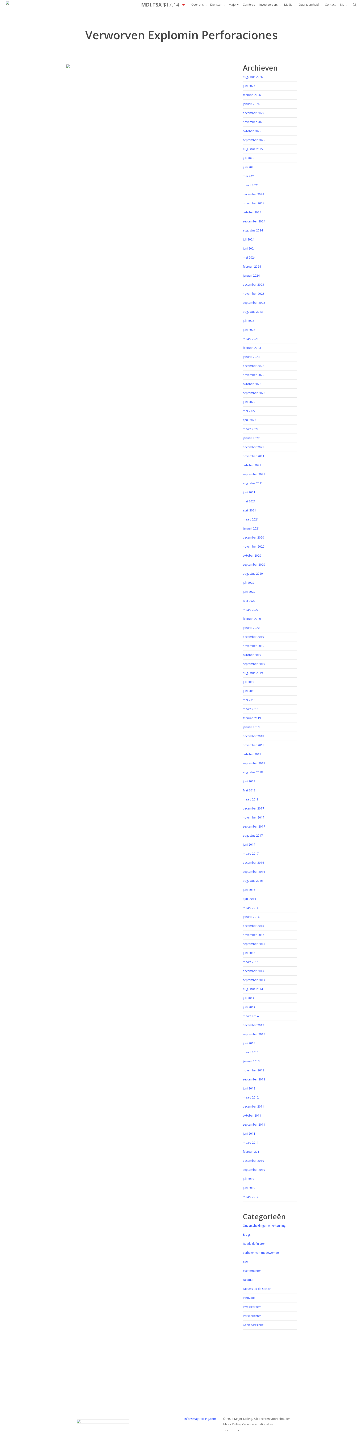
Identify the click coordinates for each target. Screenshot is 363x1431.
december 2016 (253, 863)
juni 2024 (249, 248)
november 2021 (253, 456)
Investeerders (252, 1307)
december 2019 (253, 637)
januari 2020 (251, 628)
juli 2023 (248, 321)
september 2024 (254, 221)
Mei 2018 (249, 790)
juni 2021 (249, 492)
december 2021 (253, 447)
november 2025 (253, 122)
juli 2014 (248, 998)
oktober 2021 (252, 465)
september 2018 (254, 763)
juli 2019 (248, 682)
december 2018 (253, 736)
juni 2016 (249, 890)
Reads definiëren (254, 1244)
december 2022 (253, 366)
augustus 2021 (253, 483)
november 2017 (253, 817)
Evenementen (252, 1271)
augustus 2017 (253, 835)
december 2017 (253, 808)
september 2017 (254, 826)
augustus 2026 (253, 77)
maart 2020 (251, 610)
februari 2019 (252, 718)
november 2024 (253, 203)
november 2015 (253, 935)
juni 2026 (249, 86)
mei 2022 (249, 411)
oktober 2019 (252, 655)
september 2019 (254, 664)
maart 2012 (251, 1097)
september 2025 (254, 140)
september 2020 (254, 564)
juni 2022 (249, 402)
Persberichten (252, 1316)
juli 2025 (248, 158)
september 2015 (254, 944)
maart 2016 (251, 908)
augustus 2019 (253, 673)
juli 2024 (248, 239)
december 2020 (253, 537)
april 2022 (249, 420)
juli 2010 (248, 1179)
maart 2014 (251, 1016)
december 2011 (253, 1106)
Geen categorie (253, 1325)
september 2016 (254, 872)
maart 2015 (251, 962)
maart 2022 (251, 429)
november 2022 (253, 375)
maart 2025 (251, 185)
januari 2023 (251, 357)
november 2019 (253, 646)
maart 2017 (251, 853)
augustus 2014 (253, 989)
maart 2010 (251, 1197)
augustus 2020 (253, 574)
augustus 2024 (253, 230)
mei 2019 (249, 700)
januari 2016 (251, 917)
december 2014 (253, 971)
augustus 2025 (253, 149)
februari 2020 (252, 619)
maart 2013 (251, 1052)
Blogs (247, 1235)
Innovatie (249, 1298)
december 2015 (253, 926)
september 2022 (254, 393)
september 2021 (254, 474)
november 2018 (253, 745)
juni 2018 (249, 781)
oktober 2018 (252, 754)
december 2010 (253, 1161)
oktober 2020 (252, 555)
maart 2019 (251, 709)
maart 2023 (251, 339)
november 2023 (253, 294)
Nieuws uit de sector (257, 1289)
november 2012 (253, 1070)
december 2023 (253, 284)
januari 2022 (251, 438)
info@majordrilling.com (200, 1419)
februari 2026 (252, 95)
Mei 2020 (249, 601)
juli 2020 (248, 583)
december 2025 (253, 113)
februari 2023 (252, 348)
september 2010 (254, 1170)
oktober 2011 (252, 1115)
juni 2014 (249, 1007)
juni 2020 (249, 592)
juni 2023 (249, 330)
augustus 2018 (253, 772)
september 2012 (254, 1079)
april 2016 (249, 899)
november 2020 (253, 546)
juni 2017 (249, 844)
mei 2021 (249, 501)
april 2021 (249, 510)
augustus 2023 (253, 312)
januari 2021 (251, 528)
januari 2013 (251, 1061)
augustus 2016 (253, 881)
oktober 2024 (252, 212)
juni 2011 (249, 1133)
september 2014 (254, 980)
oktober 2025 (252, 131)
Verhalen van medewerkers (261, 1253)
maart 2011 (251, 1143)
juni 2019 (249, 691)
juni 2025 (249, 167)
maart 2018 (251, 799)
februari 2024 (252, 266)
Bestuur (248, 1280)
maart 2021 (251, 519)
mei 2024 (249, 257)
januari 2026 (251, 104)
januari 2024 (251, 275)
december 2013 (253, 1025)
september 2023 (254, 303)
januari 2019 (251, 727)
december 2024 (253, 194)
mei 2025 (249, 176)
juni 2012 (249, 1088)
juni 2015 (249, 953)
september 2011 (254, 1124)
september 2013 (254, 1034)
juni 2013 (249, 1043)
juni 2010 (249, 1188)
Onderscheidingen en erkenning (264, 1225)
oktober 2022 (252, 384)
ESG (245, 1262)
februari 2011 (252, 1152)
